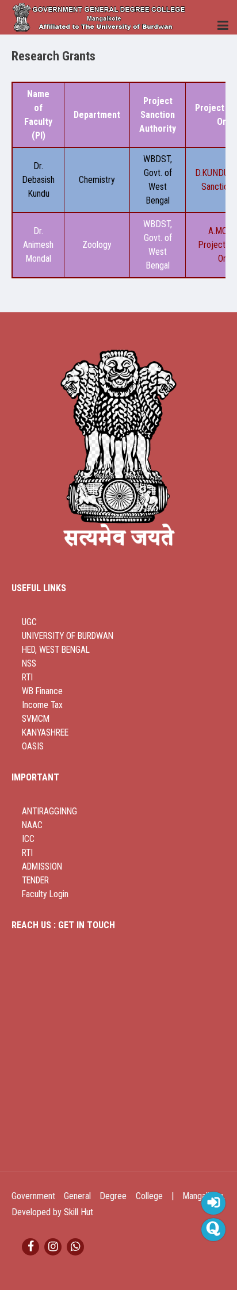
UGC (29, 622)
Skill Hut (78, 1212)
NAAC (32, 825)
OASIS (33, 746)
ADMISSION (42, 867)
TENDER (35, 880)
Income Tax (42, 705)
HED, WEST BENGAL (56, 650)
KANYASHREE (45, 733)
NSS (29, 664)
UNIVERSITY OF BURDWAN (67, 636)
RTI (27, 677)
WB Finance (42, 691)
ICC (28, 839)
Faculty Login (45, 894)
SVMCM (35, 719)
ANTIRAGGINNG (49, 811)
